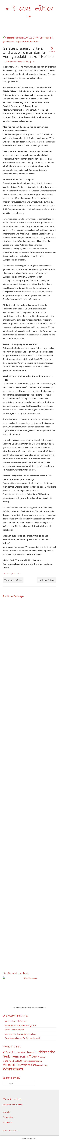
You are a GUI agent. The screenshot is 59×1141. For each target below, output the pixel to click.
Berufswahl (7, 574)
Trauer (33, 1056)
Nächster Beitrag (47, 580)
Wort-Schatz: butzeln (14, 1029)
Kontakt (6, 1112)
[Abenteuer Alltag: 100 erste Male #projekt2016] (29, 908)
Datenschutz (8, 1117)
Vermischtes (12, 1065)
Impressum (7, 1122)
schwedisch (23, 1056)
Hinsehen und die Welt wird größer (20, 1025)
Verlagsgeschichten (33, 1061)
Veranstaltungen (13, 1060)
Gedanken (10, 1056)
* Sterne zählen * (29, 13)
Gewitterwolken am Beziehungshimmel (22, 1038)
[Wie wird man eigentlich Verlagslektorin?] (29, 740)
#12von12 (8, 1052)
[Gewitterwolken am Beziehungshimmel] (29, 861)
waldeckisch (29, 1064)
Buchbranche (16, 574)
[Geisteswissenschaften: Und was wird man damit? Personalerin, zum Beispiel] (29, 664)
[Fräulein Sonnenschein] (29, 788)
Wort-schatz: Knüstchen (16, 1021)
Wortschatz (13, 1068)
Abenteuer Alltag (23, 62)
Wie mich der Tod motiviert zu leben (21, 1034)
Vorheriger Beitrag (13, 580)
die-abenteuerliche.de (13, 1104)
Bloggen (31, 1052)
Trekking (41, 1057)
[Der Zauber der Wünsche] (29, 618)
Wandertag (42, 1065)
